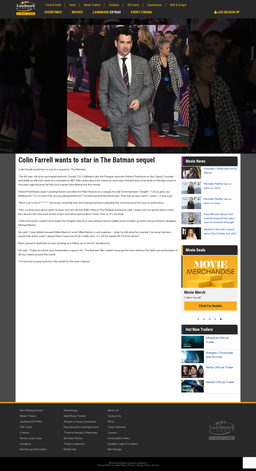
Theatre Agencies (74, 443)
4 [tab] (215, 319)
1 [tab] (198, 319)
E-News (24, 432)
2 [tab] (204, 319)
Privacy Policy (104, 465)
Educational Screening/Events (81, 426)
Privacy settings (136, 465)
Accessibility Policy (119, 438)
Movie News (195, 161)
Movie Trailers (92, 5)
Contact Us (114, 415)
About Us (113, 410)
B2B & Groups (178, 5)
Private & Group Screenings (80, 421)
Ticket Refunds (117, 426)
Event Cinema (141, 12)
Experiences (154, 5)
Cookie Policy (119, 465)
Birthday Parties (73, 438)
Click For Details (209, 306)
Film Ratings (115, 449)
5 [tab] (221, 319)
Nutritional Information (33, 449)
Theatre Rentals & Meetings (80, 432)
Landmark (107, 12)
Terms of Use (152, 465)
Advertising (70, 410)
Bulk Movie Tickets (75, 415)
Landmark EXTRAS (31, 421)
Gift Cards (133, 5)
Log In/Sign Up (228, 12)
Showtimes (53, 12)
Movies (77, 12)
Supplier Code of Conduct (123, 443)
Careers (112, 432)
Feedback (25, 443)
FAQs (111, 421)
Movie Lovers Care (31, 438)
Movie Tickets (28, 415)
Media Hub (70, 449)
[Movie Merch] (209, 271)
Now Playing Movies (31, 410)
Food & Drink (53, 5)
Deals (72, 5)
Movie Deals (195, 250)
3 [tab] (209, 319)
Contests (114, 5)
